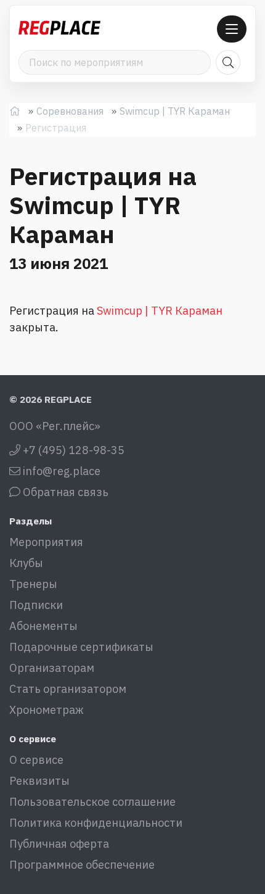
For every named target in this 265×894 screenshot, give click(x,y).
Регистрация (55, 128)
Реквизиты (39, 781)
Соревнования (70, 111)
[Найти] (228, 62)
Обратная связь (64, 492)
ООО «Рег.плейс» (54, 426)
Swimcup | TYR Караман (175, 111)
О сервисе (36, 760)
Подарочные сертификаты (81, 647)
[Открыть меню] (232, 29)
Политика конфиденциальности (95, 823)
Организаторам (51, 668)
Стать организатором (67, 689)
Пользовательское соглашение (92, 802)
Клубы (26, 563)
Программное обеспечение (82, 865)
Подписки (36, 605)
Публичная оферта (59, 844)
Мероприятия (46, 542)
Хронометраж (46, 710)
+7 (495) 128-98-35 (72, 450)
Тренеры (33, 584)
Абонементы (43, 626)
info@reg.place (60, 471)
